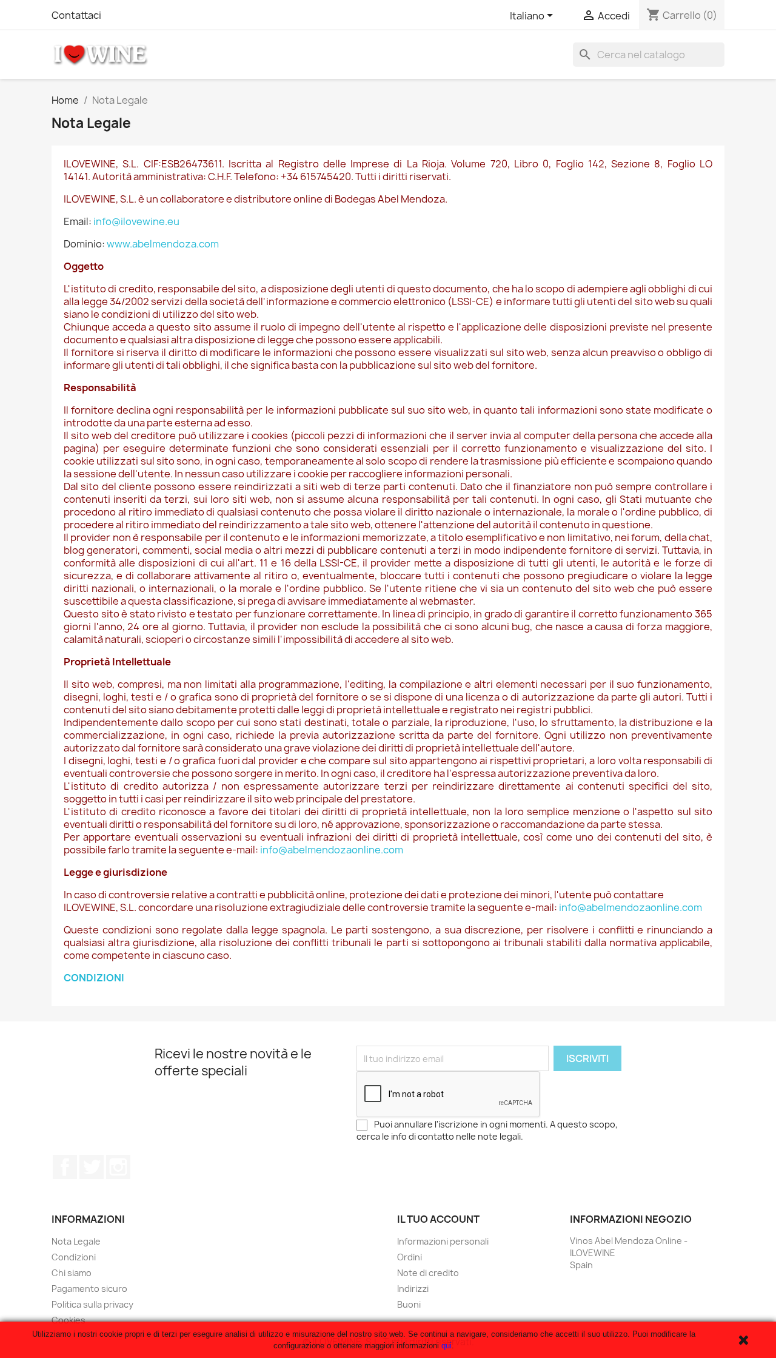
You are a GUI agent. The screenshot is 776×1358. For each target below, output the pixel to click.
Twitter (91, 1167)
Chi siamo (72, 1273)
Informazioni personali (443, 1241)
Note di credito (428, 1273)
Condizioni (74, 1257)
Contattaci (76, 15)
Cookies (68, 1320)
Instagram (118, 1167)
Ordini (409, 1257)
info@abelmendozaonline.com (331, 849)
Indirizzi (413, 1288)
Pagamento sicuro (89, 1288)
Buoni (409, 1304)
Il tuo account (438, 1219)
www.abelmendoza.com (163, 243)
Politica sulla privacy (92, 1304)
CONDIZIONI (94, 977)
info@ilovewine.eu (136, 221)
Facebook (65, 1167)
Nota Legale (76, 1241)
